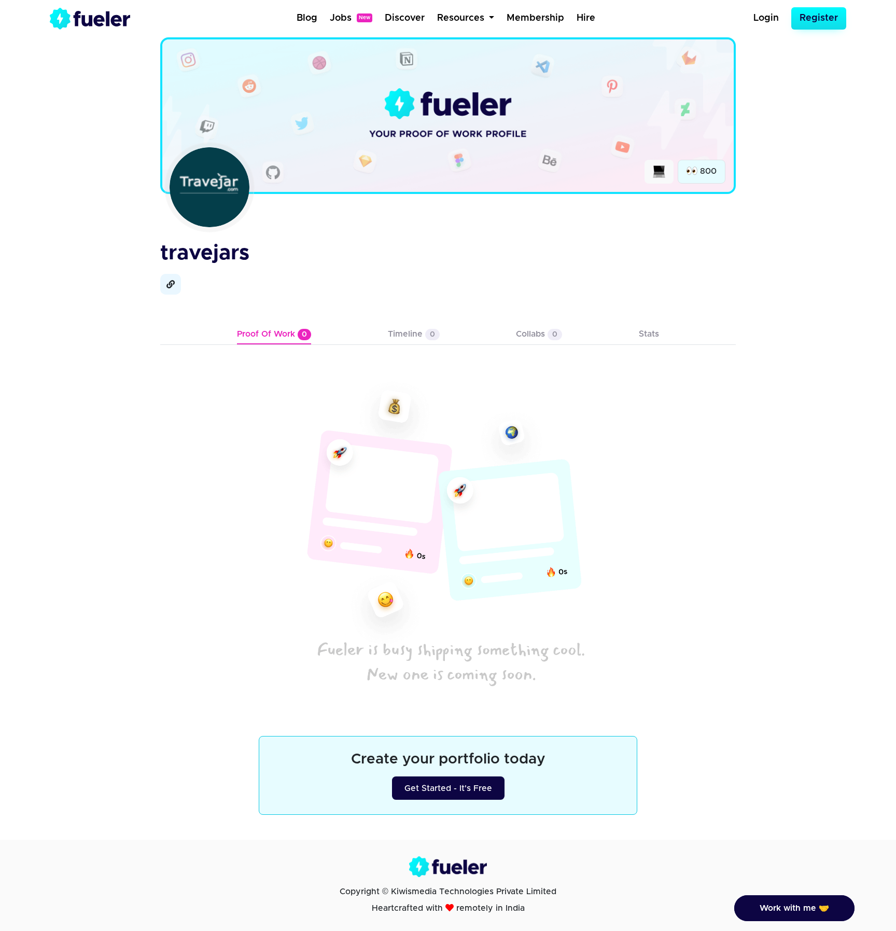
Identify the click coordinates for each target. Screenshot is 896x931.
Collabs (536, 334)
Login (766, 18)
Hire (586, 18)
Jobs (350, 18)
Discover (405, 18)
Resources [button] (462, 18)
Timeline (411, 334)
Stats (649, 334)
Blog (307, 18)
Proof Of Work (272, 334)
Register (819, 18)
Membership (535, 18)
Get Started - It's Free (448, 788)
